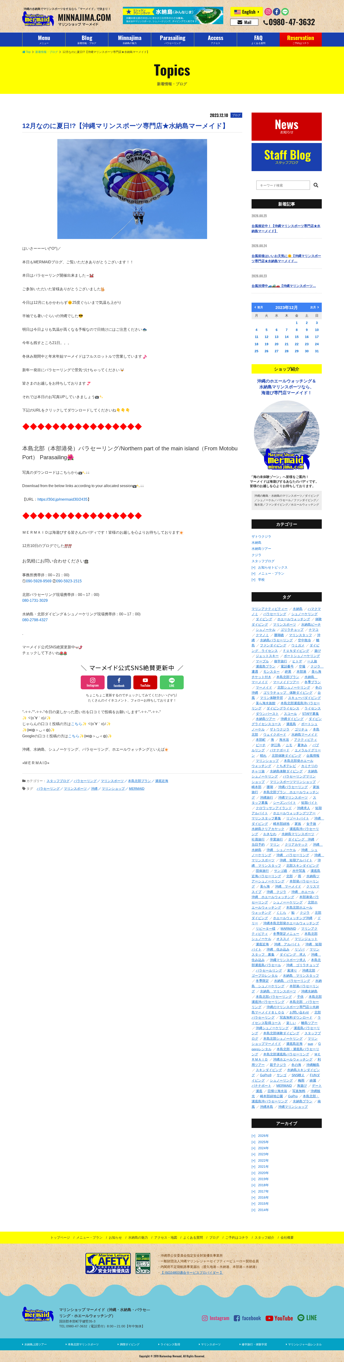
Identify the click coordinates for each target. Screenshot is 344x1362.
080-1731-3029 (35, 600)
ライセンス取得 (170, 1344)
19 (266, 344)
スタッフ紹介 (264, 1237)
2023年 (263, 1154)
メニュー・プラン (271, 573)
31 (317, 351)
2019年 (263, 1179)
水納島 (256, 542)
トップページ (60, 1237)
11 (256, 337)
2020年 (263, 1173)
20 (276, 344)
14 (287, 337)
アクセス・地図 (165, 1237)
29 (297, 351)
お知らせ (115, 1237)
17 (317, 337)
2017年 (263, 1191)
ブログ (214, 1237)
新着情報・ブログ (46, 52)
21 (287, 344)
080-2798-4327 (35, 620)
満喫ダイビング (129, 1344)
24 (317, 344)
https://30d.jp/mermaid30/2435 (62, 499)
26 (266, 351)
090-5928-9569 (39, 581)
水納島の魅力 (138, 1237)
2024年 (263, 1148)
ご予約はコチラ (236, 1237)
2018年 (263, 1185)
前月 (260, 307)
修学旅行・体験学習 (254, 1344)
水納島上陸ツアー (35, 1344)
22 (297, 344)
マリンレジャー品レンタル (305, 1344)
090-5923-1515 (69, 581)
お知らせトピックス (273, 567)
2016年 (263, 1197)
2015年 (263, 1203)
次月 (313, 307)
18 (256, 344)
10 (317, 330)
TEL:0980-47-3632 (73, 1326)
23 (307, 344)
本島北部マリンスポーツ (83, 1344)
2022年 (263, 1160)
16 (307, 337)
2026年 (263, 1136)
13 (276, 337)
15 (297, 337)
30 (307, 351)
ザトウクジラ (261, 536)
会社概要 (287, 1237)
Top (28, 52)
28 (287, 351)
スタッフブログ (263, 561)
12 (266, 337)
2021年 (263, 1166)
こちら (76, 724)
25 (256, 351)
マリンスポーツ (211, 1344)
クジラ (256, 555)
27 (276, 351)
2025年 (263, 1142)
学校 (261, 579)
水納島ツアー (261, 549)
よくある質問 (193, 1237)
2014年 (263, 1210)
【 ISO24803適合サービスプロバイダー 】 (192, 1272)
